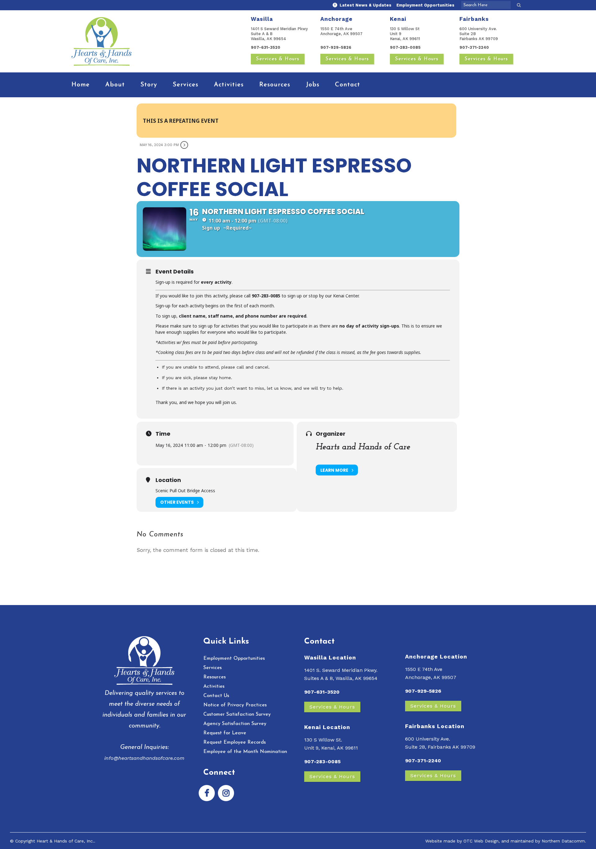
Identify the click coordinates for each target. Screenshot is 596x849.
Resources (214, 677)
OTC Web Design (481, 840)
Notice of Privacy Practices (235, 705)
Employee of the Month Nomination (245, 751)
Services (212, 667)
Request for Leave (224, 733)
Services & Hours (277, 59)
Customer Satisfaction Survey (237, 714)
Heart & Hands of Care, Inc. (65, 840)
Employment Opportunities (425, 5)
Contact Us (216, 695)
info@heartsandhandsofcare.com (144, 758)
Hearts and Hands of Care (363, 447)
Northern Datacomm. (564, 840)
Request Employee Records (234, 742)
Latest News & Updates (364, 5)
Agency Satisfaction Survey (234, 723)
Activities (213, 686)
